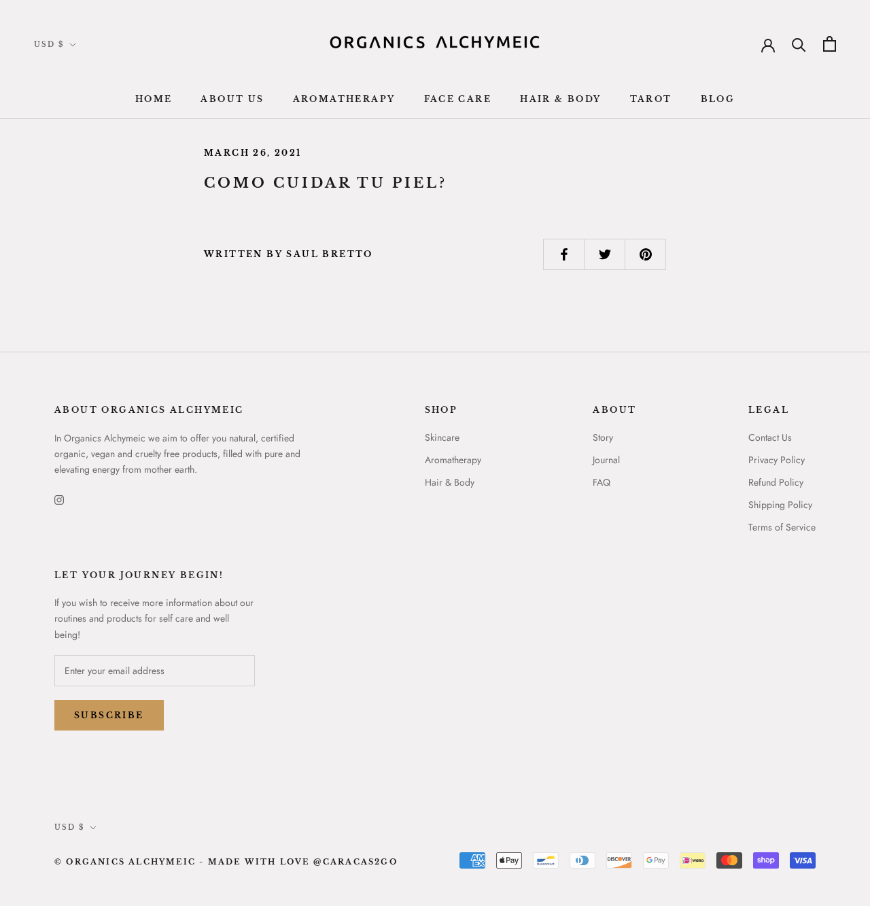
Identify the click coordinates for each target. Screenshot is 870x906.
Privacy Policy (776, 460)
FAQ (601, 482)
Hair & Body (560, 99)
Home (154, 99)
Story (603, 437)
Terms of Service (782, 527)
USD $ (49, 44)
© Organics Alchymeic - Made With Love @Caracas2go (226, 862)
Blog (718, 99)
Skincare (442, 437)
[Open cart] (829, 44)
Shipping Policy (780, 504)
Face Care (458, 99)
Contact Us (770, 437)
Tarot (651, 99)
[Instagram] (59, 499)
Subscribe (109, 715)
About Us (232, 99)
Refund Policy (775, 482)
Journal (606, 460)
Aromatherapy (344, 99)
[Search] (799, 44)
